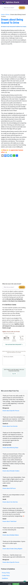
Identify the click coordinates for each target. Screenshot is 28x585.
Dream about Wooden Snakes (11, 471)
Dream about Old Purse (9, 488)
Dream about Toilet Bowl (9, 521)
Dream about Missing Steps (10, 447)
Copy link (14, 373)
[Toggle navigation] (24, 2)
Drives (7, 14)
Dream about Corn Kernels (10, 426)
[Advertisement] (14, 59)
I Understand (15, 583)
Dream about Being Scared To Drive (12, 21)
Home (3, 14)
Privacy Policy (6, 572)
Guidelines (5, 578)
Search (22, 7)
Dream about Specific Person (11, 410)
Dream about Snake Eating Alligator (12, 548)
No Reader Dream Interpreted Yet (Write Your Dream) (13, 26)
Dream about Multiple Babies (11, 535)
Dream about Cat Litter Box (10, 502)
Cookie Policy (6, 575)
